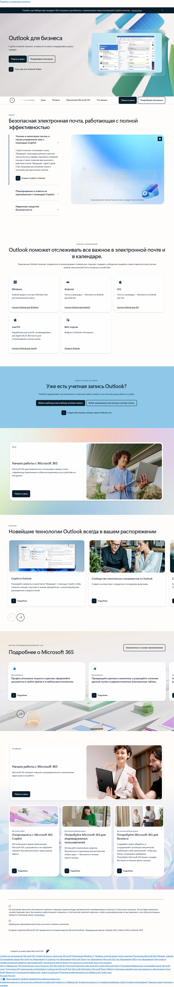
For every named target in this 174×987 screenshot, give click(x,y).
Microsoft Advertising (75, 965)
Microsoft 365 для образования (117, 959)
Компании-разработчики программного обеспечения (139, 969)
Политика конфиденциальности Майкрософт (80, 972)
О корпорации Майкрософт (28, 972)
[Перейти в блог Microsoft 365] (48, 951)
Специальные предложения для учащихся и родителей (67, 962)
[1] (10, 920)
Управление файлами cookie (112, 982)
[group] (47, 573)
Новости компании (50, 972)
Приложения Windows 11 (83, 956)
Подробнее (39, 915)
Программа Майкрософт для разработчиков (140, 965)
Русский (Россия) (7, 975)
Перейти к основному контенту (15, 1)
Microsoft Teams (112, 965)
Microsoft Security (26, 965)
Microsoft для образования (32, 959)
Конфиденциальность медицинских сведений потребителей (27, 982)
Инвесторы (106, 972)
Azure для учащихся (102, 962)
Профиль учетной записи (106, 956)
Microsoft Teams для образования (87, 959)
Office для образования (142, 959)
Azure (37, 965)
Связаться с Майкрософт (67, 982)
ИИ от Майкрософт (9, 965)
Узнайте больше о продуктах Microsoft (53, 956)
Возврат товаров (165, 956)
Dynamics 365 (46, 965)
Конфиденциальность (89, 982)
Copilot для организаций (11, 956)
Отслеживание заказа (10, 959)
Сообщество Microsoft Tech (59, 969)
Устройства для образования (58, 959)
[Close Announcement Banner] (161, 10)
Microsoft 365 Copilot (95, 965)
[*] (10, 906)
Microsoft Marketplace (81, 969)
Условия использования (136, 982)
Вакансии (10, 972)
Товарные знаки (155, 982)
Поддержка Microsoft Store (145, 956)
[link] (25, 101)
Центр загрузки (125, 956)
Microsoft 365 (29, 956)
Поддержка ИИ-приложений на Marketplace (25, 969)
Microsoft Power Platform (103, 969)
